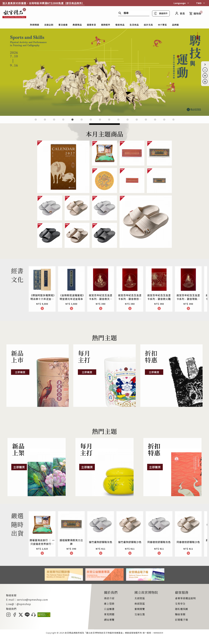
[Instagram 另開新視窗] (8, 616)
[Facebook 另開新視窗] (14, 616)
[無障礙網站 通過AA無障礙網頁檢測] (43, 616)
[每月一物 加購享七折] (82, 121)
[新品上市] (37, 375)
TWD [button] (199, 3)
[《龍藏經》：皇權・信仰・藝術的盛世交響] (63, 121)
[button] (205, 64)
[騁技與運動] (104, 115)
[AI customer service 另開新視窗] (33, 616)
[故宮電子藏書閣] (173, 121)
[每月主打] (104, 375)
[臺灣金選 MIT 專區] (137, 121)
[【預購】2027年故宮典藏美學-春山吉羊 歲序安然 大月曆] (54, 121)
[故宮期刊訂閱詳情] (64, 579)
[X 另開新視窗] (20, 616)
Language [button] (180, 3)
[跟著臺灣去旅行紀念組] (118, 121)
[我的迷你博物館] (146, 121)
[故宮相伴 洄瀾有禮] (109, 121)
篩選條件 (163, 13)
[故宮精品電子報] (145, 579)
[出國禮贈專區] (155, 121)
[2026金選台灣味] (36, 121)
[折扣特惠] (171, 375)
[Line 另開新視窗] (27, 616)
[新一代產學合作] (164, 121)
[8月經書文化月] (45, 121)
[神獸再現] (100, 121)
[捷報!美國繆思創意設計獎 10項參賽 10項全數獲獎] (91, 121)
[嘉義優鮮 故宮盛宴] (127, 121)
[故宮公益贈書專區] (104, 579)
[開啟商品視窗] (63, 167)
